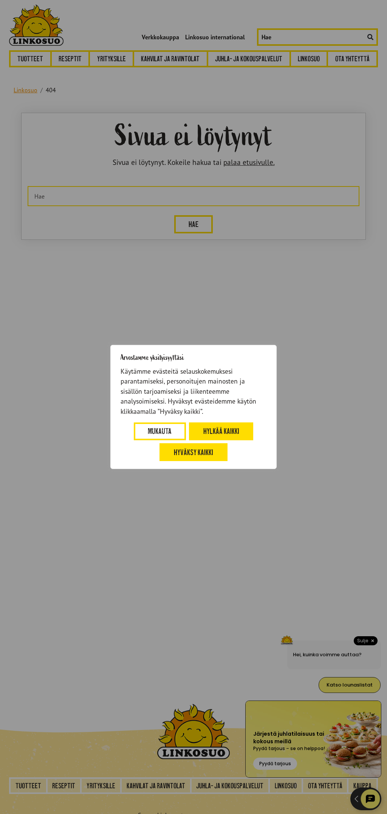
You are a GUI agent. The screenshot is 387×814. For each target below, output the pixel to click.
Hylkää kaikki (221, 431)
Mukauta (160, 431)
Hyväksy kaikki (193, 452)
